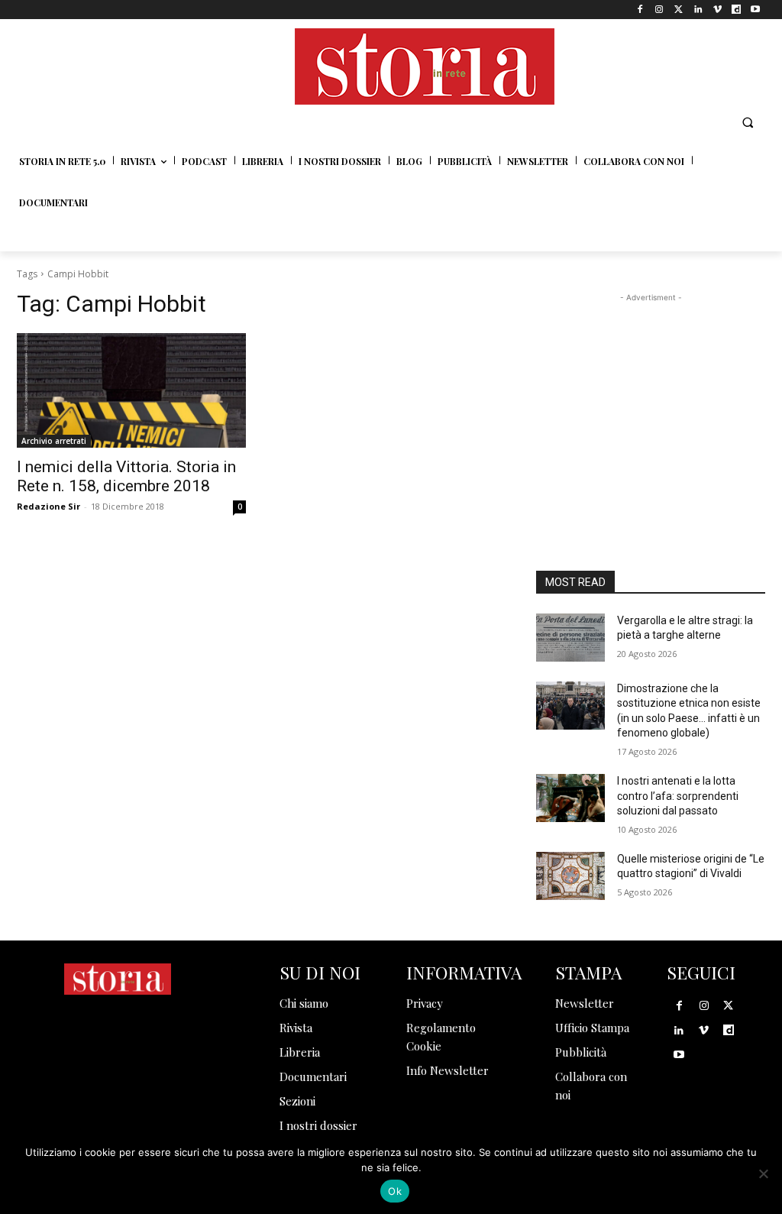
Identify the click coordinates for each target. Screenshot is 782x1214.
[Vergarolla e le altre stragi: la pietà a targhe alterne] (570, 637)
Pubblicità (580, 1052)
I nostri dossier (318, 1125)
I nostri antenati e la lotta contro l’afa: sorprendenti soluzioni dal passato (677, 796)
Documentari (313, 1076)
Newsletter (584, 1003)
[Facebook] (640, 9)
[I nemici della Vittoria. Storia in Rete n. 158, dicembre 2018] (131, 390)
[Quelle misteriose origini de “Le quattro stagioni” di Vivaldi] (570, 876)
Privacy (424, 1003)
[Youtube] (755, 9)
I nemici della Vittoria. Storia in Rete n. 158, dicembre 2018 (126, 476)
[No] (763, 1173)
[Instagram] (659, 9)
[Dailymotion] (736, 9)
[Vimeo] (716, 9)
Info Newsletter (447, 1070)
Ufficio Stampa (592, 1027)
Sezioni (297, 1101)
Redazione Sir (48, 506)
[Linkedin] (697, 9)
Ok (395, 1191)
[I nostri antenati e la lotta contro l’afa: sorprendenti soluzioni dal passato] (570, 798)
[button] (747, 122)
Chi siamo (304, 1003)
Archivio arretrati (53, 440)
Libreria (300, 1052)
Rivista (296, 1027)
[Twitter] (678, 9)
